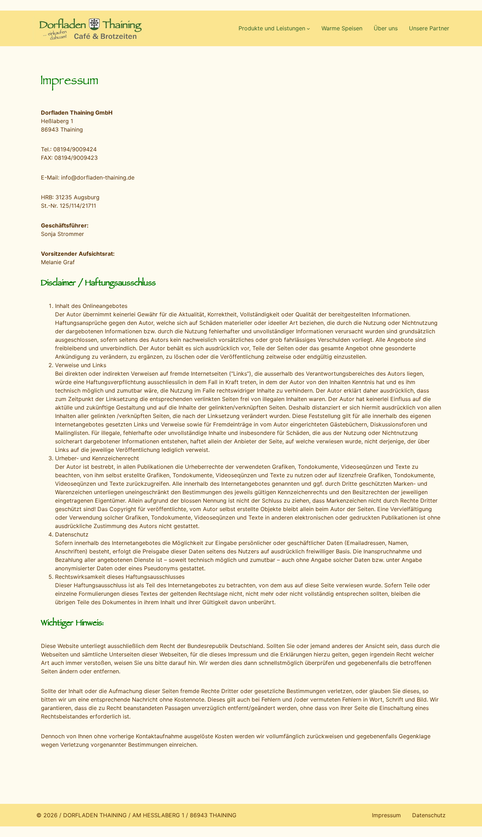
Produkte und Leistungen (272, 28)
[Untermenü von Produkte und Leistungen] (308, 28)
